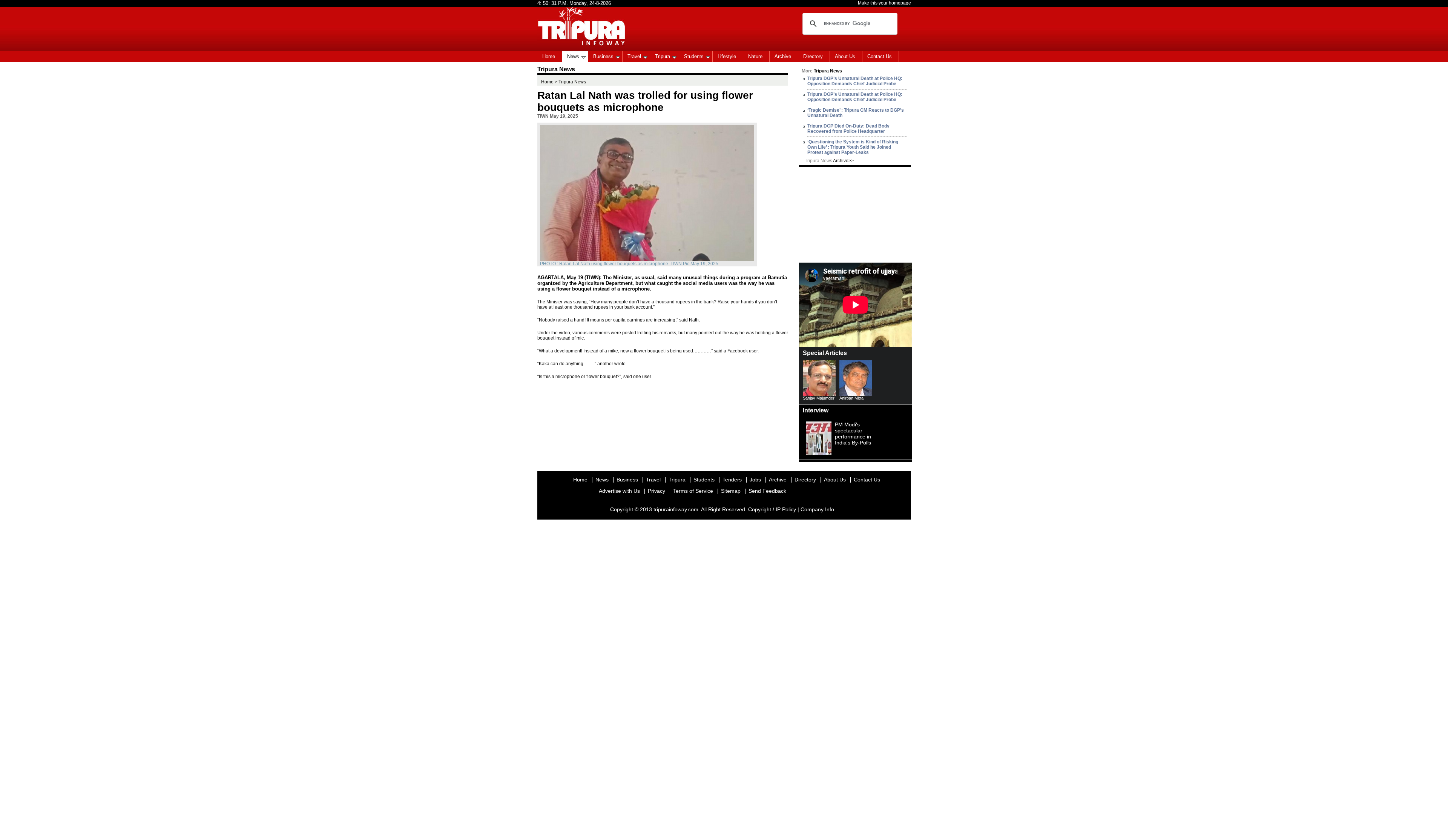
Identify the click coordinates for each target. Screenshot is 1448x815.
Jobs (755, 480)
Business (603, 56)
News (573, 56)
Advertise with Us (619, 491)
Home (548, 56)
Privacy (656, 491)
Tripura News (829, 160)
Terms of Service (693, 491)
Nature (755, 56)
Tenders (732, 480)
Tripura (662, 56)
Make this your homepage (884, 3)
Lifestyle (727, 56)
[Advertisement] (855, 214)
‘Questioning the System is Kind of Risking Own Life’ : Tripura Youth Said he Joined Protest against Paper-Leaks (852, 147)
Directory (813, 56)
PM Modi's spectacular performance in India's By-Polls (853, 433)
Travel (634, 56)
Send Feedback (767, 491)
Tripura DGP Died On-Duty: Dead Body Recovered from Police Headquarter (848, 128)
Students (694, 56)
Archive (783, 56)
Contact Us (879, 56)
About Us (845, 56)
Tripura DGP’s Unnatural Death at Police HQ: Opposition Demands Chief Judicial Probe (854, 81)
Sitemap (731, 491)
